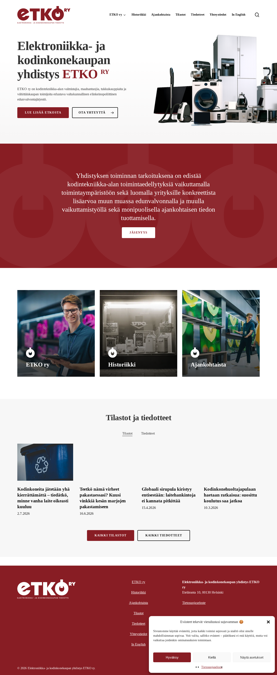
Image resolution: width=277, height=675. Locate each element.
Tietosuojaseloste (211, 667)
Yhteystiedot (138, 634)
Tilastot (127, 433)
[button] (268, 622)
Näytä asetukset (251, 657)
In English (138, 644)
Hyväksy (172, 657)
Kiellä (212, 657)
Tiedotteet (148, 433)
